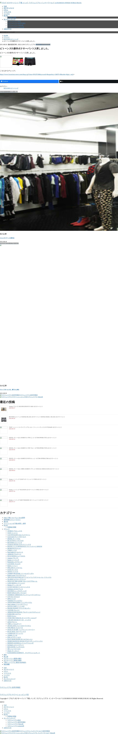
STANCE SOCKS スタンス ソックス (19, 544)
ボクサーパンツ (9, 669)
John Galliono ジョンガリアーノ (17, 604)
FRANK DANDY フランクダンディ (19, 608)
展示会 (6, 521)
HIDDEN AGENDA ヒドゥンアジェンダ (20, 643)
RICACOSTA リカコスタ (15, 540)
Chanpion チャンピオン (14, 600)
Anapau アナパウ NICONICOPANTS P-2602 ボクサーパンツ (26, 406)
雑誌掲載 (7, 664)
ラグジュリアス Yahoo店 (15, 25)
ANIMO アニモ (12, 635)
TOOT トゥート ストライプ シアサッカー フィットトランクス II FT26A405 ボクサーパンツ (35, 427)
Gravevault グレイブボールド (16, 537)
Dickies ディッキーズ (14, 585)
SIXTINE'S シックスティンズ (16, 591)
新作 (5, 654)
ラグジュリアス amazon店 (15, 27)
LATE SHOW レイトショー (16, 583)
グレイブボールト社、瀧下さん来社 (9, 389)
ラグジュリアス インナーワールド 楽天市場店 (35, 731)
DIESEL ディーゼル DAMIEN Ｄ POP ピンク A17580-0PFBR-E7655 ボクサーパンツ (32, 437)
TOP (5, 667)
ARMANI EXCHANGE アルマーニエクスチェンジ (23, 612)
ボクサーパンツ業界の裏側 (12, 660)
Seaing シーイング (13, 560)
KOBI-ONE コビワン (14, 614)
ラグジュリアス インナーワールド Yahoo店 (41, 733)
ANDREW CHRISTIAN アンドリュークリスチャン (23, 595)
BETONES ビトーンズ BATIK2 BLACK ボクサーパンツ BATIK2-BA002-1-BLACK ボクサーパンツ (37, 417)
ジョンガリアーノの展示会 (7, 238)
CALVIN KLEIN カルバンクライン (18, 535)
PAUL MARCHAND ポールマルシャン (20, 639)
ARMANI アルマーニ (14, 554)
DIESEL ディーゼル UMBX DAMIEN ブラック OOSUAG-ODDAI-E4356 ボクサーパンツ (34, 469)
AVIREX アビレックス (14, 531)
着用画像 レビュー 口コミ (12, 519)
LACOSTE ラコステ (13, 564)
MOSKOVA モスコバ (14, 548)
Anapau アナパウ (12, 558)
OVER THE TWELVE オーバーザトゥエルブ (21, 618)
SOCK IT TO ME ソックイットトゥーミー (21, 629)
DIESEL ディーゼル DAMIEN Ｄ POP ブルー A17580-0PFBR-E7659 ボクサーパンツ (32, 448)
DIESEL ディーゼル (13, 538)
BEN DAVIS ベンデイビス (15, 647)
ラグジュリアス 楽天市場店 (16, 23)
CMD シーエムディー (14, 624)
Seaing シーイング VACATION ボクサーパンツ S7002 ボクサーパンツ (28, 489)
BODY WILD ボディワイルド (17, 593)
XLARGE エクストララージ (16, 579)
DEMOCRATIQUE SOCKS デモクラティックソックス (25, 641)
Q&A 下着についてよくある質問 (14, 517)
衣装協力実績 (11, 17)
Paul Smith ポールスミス (15, 552)
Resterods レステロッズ (14, 562)
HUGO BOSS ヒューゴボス (16, 556)
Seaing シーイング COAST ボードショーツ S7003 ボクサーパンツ (27, 479)
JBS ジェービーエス (13, 649)
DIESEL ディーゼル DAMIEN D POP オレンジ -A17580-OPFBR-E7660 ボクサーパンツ (33, 458)
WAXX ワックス (12, 571)
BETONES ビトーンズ (43, 44)
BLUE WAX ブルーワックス (16, 631)
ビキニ (6, 671)
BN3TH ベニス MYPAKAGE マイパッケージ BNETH (24, 546)
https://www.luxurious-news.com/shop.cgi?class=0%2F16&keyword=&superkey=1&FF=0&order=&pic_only (36, 74)
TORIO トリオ (12, 550)
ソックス (7, 675)
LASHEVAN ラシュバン (15, 633)
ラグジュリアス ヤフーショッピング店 (14, 695)
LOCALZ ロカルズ (13, 596)
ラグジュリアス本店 (14, 21)
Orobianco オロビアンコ (15, 589)
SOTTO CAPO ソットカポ (15, 606)
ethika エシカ (11, 598)
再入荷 (6, 656)
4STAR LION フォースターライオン (19, 625)
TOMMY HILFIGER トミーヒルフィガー (20, 573)
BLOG (6, 525)
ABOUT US (7, 680)
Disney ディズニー (13, 651)
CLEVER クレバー (13, 610)
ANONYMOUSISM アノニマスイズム (19, 602)
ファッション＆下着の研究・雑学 (15, 523)
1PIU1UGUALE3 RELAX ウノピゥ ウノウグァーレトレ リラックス (29, 577)
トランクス (7, 673)
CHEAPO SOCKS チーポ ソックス (19, 620)
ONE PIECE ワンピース (15, 627)
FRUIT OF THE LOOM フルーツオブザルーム (22, 581)
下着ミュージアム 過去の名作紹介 (15, 662)
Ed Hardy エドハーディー (15, 645)
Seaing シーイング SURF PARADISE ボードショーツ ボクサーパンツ (28, 500)
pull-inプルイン (12, 622)
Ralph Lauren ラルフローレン (16, 575)
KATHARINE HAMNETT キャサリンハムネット (23, 653)
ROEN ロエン (11, 616)
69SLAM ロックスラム (14, 567)
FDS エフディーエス (14, 637)
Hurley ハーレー (12, 566)
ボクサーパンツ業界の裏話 (12, 658)
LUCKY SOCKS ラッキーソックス (18, 587)
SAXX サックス (12, 569)
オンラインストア (9, 679)
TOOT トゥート (12, 533)
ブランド (7, 529)
